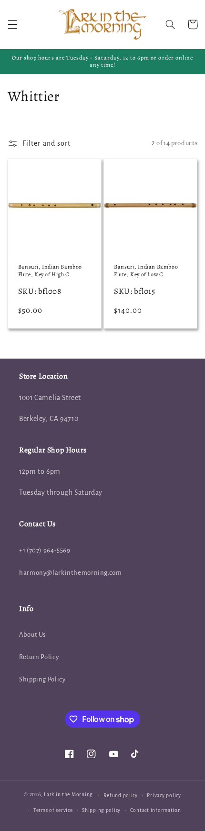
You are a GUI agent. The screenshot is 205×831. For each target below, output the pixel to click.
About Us (32, 634)
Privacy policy (164, 795)
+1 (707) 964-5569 (45, 550)
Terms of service (53, 810)
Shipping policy (101, 810)
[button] (12, 24)
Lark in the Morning (68, 795)
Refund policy (120, 795)
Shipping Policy (42, 679)
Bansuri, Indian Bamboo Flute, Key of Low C (146, 270)
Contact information (155, 810)
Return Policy (39, 657)
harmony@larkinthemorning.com (70, 572)
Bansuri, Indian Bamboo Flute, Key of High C (50, 270)
